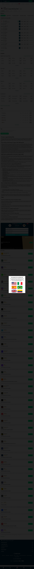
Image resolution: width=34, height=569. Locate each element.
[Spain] (14, 287)
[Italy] (20, 283)
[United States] (14, 283)
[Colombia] (20, 291)
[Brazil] (20, 287)
